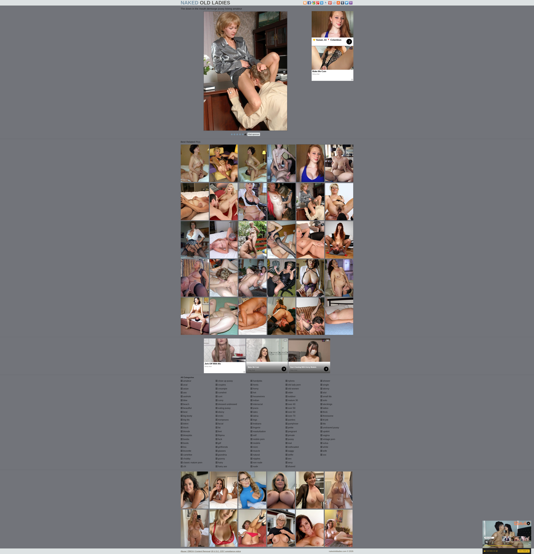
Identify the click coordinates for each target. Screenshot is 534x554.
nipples (256, 458)
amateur (187, 381)
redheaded (293, 447)
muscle (256, 451)
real (289, 443)
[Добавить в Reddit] (334, 2)
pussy (290, 439)
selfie (290, 455)
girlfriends (222, 447)
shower (326, 381)
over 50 (291, 408)
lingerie (256, 427)
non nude (257, 462)
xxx (324, 455)
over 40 (291, 404)
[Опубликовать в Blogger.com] (305, 2)
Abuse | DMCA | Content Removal (195, 551)
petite (290, 427)
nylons (291, 381)
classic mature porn (192, 462)
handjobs (257, 381)
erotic (220, 416)
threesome (327, 416)
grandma (222, 455)
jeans (255, 408)
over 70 (291, 416)
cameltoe (187, 455)
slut (324, 392)
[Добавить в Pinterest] (330, 2)
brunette (187, 451)
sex (289, 458)
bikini (185, 423)
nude (255, 466)
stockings (327, 404)
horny (255, 388)
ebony (220, 412)
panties (291, 420)
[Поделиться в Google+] (317, 2)
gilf (219, 443)
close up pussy (225, 381)
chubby (186, 458)
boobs (186, 439)
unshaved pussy (330, 427)
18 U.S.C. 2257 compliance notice (226, 551)
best (185, 412)
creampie (222, 388)
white (325, 447)
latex (255, 412)
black (185, 427)
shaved (291, 466)
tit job (325, 420)
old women (293, 388)
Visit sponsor (253, 134)
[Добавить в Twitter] (346, 2)
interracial (257, 404)
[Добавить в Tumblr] (342, 2)
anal (185, 385)
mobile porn (258, 439)
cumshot (221, 392)
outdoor (291, 396)
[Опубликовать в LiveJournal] (325, 2)
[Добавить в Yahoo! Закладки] (351, 2)
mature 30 (292, 400)
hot (254, 392)
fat (218, 427)
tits (324, 423)
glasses (221, 451)
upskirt (325, 431)
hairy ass (222, 466)
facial (220, 423)
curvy (220, 400)
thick (324, 412)
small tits (327, 396)
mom (255, 447)
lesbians (256, 423)
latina (255, 416)
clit (184, 466)
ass (185, 392)
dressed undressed (227, 404)
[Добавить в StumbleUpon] (338, 2)
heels (255, 385)
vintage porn (328, 439)
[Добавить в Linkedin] (321, 2)
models (256, 443)
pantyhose (292, 423)
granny (221, 458)
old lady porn (294, 385)
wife (324, 451)
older (290, 392)
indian (255, 400)
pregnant (292, 431)
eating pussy (224, 408)
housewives (258, 396)
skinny (325, 388)
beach (186, 404)
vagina (326, 435)
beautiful (187, 408)
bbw (185, 400)
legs (254, 420)
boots (186, 443)
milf (254, 435)
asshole (187, 396)
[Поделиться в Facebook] (309, 2)
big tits (186, 420)
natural (256, 455)
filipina (221, 435)
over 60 (291, 412)
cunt (219, 396)
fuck (219, 439)
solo (324, 400)
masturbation (259, 431)
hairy (220, 462)
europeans (223, 420)
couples (221, 385)
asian (186, 388)
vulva (325, 443)
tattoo (325, 408)
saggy (290, 451)
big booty (187, 416)
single (325, 385)
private (291, 435)
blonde (186, 431)
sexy (290, 462)
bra (184, 447)
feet (219, 431)
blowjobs (187, 435)
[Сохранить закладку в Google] (313, 2)
